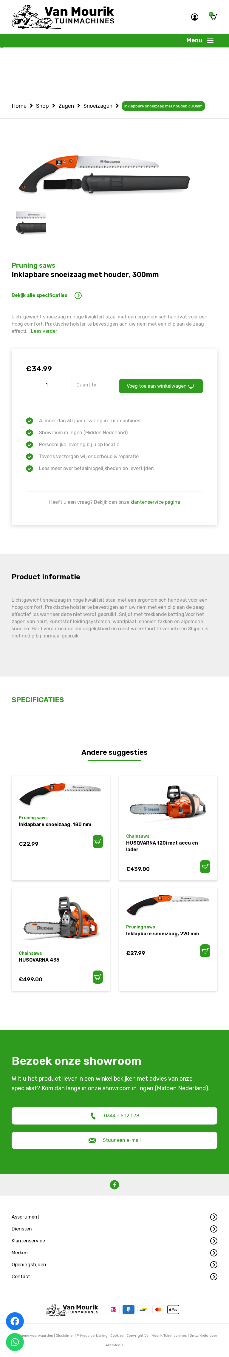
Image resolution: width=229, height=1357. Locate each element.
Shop (42, 106)
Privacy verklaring (92, 1335)
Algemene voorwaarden (32, 1335)
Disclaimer (65, 1335)
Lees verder (44, 331)
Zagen (66, 106)
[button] (114, 1217)
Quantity (86, 385)
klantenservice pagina (155, 502)
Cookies (117, 1335)
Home (19, 106)
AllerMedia (114, 1345)
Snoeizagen (97, 106)
